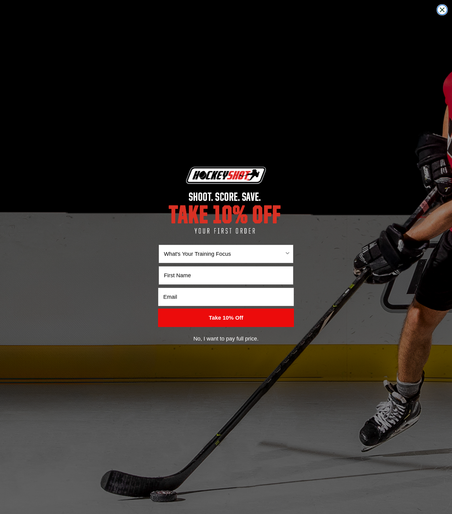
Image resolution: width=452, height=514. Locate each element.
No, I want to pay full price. (226, 339)
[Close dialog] (442, 10)
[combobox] (224, 254)
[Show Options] (287, 254)
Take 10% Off (226, 318)
